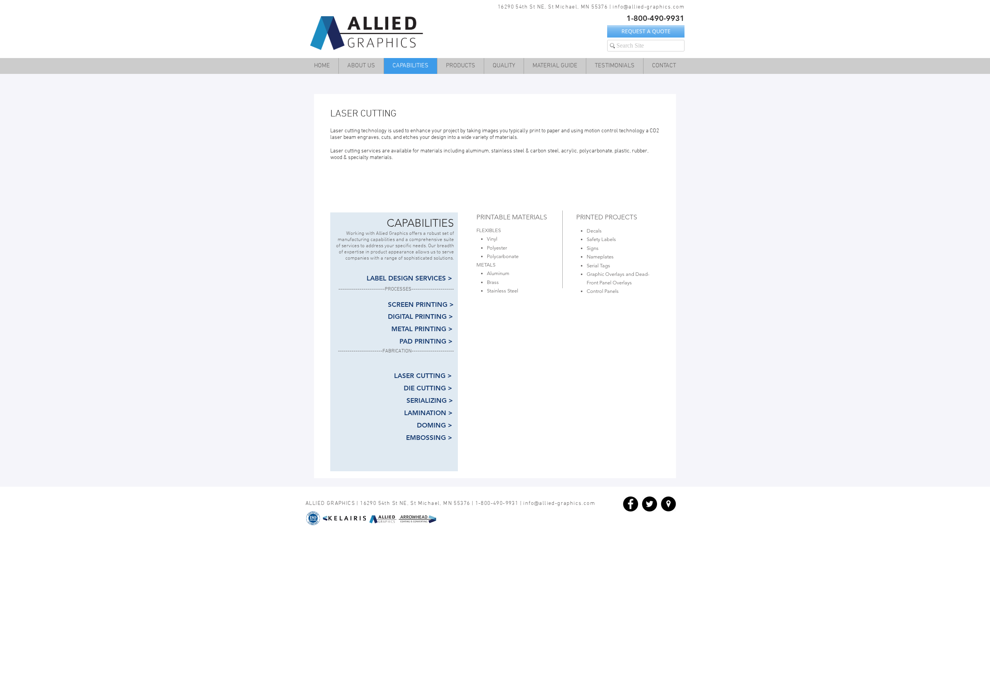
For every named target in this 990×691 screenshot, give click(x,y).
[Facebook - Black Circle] (630, 503)
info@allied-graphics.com (648, 7)
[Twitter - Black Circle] (649, 503)
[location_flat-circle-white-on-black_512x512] (668, 503)
